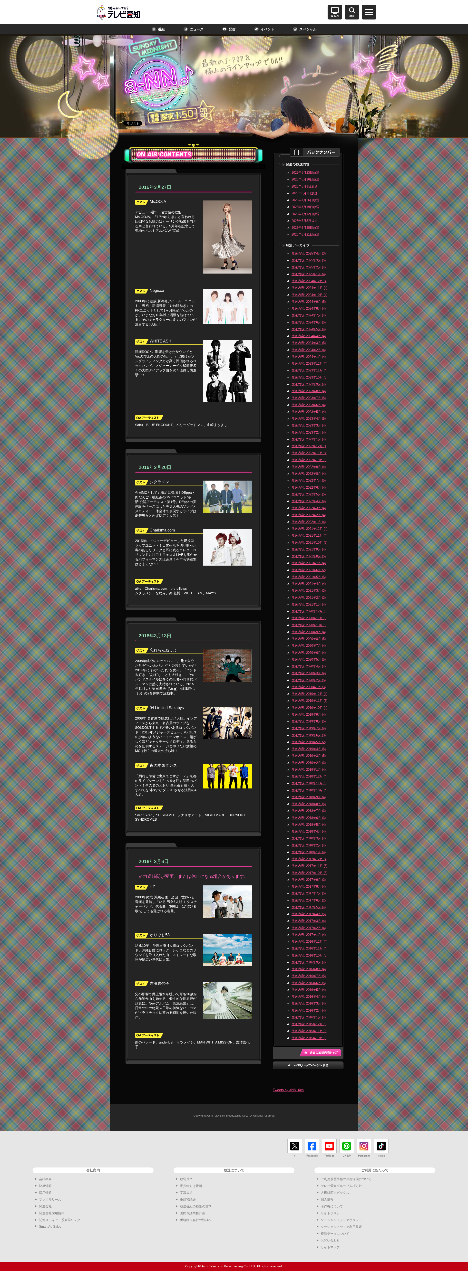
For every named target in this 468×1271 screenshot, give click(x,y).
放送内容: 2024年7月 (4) (309, 315)
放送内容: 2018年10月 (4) (309, 790)
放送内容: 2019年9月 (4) (309, 714)
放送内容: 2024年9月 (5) (309, 302)
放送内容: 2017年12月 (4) (309, 859)
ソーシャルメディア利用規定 (341, 1227)
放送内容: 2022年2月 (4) (309, 515)
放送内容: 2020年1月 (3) (309, 687)
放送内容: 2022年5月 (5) (309, 494)
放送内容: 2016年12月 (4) (309, 941)
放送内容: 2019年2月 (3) (309, 763)
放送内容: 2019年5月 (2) (309, 742)
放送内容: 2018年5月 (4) (309, 824)
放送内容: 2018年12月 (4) (309, 776)
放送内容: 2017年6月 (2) (309, 900)
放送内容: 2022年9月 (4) (309, 467)
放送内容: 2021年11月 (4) (309, 535)
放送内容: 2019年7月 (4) (309, 728)
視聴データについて (335, 1233)
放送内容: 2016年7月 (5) (309, 976)
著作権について (332, 1206)
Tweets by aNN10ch (288, 1090)
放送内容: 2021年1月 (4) (309, 604)
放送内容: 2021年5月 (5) (309, 577)
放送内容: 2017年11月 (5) (309, 866)
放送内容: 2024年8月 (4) (309, 308)
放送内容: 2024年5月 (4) (309, 329)
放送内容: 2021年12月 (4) (309, 529)
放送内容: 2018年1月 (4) (309, 852)
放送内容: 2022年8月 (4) (309, 473)
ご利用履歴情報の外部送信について (346, 1179)
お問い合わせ (330, 1240)
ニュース (197, 29)
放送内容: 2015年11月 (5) (309, 1031)
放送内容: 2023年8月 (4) (309, 391)
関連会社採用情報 (51, 1213)
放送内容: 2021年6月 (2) (309, 570)
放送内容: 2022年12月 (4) (309, 446)
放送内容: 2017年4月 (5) (309, 914)
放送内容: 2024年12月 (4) (309, 281)
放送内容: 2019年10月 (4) (309, 708)
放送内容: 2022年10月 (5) (309, 460)
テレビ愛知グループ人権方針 (341, 1186)
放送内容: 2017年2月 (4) (309, 928)
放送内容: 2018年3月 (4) (309, 838)
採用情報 (45, 1193)
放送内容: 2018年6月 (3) (309, 818)
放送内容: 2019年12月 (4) (309, 694)
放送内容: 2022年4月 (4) (309, 501)
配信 (232, 29)
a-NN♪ (152, 71)
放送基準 (186, 1179)
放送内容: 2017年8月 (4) (309, 886)
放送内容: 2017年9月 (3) (309, 880)
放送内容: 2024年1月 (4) (309, 357)
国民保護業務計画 (192, 1213)
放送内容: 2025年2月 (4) (309, 267)
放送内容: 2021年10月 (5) (309, 542)
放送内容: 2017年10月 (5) (309, 873)
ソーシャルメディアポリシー (341, 1220)
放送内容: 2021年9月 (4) (309, 549)
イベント (267, 29)
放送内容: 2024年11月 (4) (309, 288)
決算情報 (45, 1186)
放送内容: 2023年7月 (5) (309, 398)
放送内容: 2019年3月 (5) (309, 756)
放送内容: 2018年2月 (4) (309, 845)
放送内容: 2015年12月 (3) (309, 1024)
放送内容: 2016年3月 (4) (309, 1003)
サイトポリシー (332, 1213)
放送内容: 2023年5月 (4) (309, 412)
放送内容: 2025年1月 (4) (309, 274)
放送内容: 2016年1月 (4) (309, 1017)
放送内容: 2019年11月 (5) (309, 700)
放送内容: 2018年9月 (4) (309, 797)
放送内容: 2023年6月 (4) (309, 405)
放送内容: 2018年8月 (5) (309, 804)
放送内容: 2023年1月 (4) (309, 439)
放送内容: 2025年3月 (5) (309, 260)
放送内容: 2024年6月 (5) (309, 322)
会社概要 (45, 1179)
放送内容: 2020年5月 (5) (309, 659)
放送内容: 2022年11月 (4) (309, 453)
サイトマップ (330, 1247)
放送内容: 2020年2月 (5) (309, 680)
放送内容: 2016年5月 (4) (309, 990)
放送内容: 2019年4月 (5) (309, 749)
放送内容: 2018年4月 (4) (309, 831)
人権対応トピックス (335, 1193)
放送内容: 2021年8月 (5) (309, 556)
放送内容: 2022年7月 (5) (309, 480)
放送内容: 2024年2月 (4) (309, 350)
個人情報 (327, 1199)
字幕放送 (186, 1193)
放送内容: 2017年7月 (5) (309, 893)
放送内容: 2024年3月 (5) (309, 343)
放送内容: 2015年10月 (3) (309, 1038)
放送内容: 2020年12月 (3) (309, 611)
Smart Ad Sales (50, 1226)
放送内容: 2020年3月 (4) (309, 673)
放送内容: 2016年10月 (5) (309, 955)
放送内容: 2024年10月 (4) (309, 295)
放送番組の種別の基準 (196, 1206)
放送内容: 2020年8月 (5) (309, 639)
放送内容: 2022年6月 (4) (309, 487)
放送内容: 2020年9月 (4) (309, 632)
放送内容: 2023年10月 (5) (309, 377)
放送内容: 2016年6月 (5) (309, 983)
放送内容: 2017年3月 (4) (309, 921)
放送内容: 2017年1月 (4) (309, 935)
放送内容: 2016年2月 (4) (309, 1010)
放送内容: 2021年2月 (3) (309, 597)
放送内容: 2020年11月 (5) (309, 618)
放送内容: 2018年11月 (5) (309, 783)
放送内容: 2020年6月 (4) (309, 652)
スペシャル (307, 29)
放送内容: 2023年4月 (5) (309, 418)
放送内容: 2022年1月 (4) (309, 522)
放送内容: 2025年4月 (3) (309, 253)
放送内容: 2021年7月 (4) (309, 563)
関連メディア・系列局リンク (59, 1220)
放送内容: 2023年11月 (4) (309, 370)
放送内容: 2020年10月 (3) (309, 625)
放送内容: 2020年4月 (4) (309, 666)
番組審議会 (188, 1199)
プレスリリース (50, 1199)
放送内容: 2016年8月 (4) (309, 969)
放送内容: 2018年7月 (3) (309, 811)
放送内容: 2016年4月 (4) (309, 996)
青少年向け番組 (191, 1186)
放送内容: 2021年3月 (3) (309, 590)
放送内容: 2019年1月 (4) (309, 769)
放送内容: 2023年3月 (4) (309, 425)
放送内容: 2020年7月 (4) (309, 645)
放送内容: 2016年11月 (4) (309, 948)
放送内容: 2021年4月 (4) (309, 584)
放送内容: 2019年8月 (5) (309, 721)
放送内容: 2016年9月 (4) (309, 962)
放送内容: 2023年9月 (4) (309, 384)
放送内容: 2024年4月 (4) (309, 336)
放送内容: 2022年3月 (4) (309, 508)
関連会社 (45, 1206)
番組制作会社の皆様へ (196, 1220)
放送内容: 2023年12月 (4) (309, 363)
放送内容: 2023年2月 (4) (309, 432)
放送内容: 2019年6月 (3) (309, 735)
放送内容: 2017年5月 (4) (309, 907)
